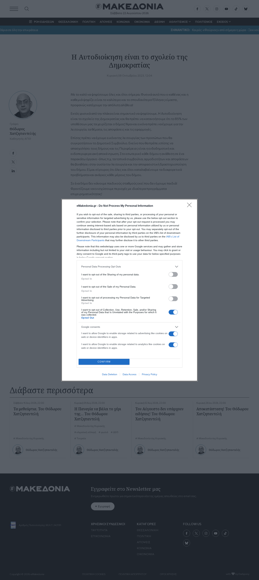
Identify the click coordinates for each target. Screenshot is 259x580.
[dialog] (129, 290)
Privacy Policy (149, 374)
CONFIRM (104, 361)
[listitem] (129, 266)
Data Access (129, 374)
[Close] (190, 206)
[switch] (173, 274)
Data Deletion (109, 374)
